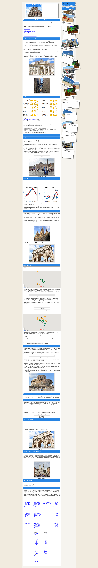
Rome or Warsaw (27, 522)
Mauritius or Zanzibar (47, 501)
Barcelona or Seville (37, 524)
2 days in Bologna (36, 555)
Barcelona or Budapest (37, 504)
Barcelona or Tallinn (37, 526)
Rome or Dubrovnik (27, 507)
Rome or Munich (27, 515)
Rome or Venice (27, 519)
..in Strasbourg (56, 524)
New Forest (56, 504)
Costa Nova (46, 536)
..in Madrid (56, 517)
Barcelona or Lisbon (37, 511)
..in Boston (56, 511)
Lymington (56, 503)
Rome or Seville (27, 518)
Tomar (46, 545)
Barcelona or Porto (37, 519)
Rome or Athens (27, 501)
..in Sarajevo (56, 522)
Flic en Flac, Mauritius (46, 502)
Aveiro (46, 534)
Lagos (46, 542)
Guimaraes (45, 541)
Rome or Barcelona (27, 502)
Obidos (46, 544)
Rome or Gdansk (27, 509)
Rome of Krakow (27, 511)
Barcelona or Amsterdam (37, 500)
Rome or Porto (27, 516)
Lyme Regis (56, 502)
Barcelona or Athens (37, 501)
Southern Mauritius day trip (47, 503)
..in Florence (56, 515)
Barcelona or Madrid (37, 513)
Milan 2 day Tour (36, 558)
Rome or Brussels (27, 504)
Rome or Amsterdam (27, 500)
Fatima (46, 540)
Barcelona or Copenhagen (37, 505)
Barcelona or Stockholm (37, 525)
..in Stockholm (56, 523)
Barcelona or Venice (37, 527)
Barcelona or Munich (37, 516)
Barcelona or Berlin (37, 502)
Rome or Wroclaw (27, 523)
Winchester (56, 500)
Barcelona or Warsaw (37, 529)
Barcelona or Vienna (37, 528)
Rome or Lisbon (27, 512)
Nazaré (46, 543)
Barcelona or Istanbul (37, 509)
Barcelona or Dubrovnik (37, 506)
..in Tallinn (56, 526)
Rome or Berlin (27, 503)
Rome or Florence (27, 508)
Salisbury (56, 505)
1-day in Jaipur (36, 561)
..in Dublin (56, 514)
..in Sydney (56, 525)
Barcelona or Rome (37, 523)
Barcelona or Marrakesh (37, 514)
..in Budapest (56, 512)
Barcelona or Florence (37, 507)
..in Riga (56, 521)
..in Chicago (56, 513)
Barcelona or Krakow (37, 512)
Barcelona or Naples (37, 517)
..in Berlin (56, 509)
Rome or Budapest (27, 505)
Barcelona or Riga (37, 522)
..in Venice (56, 527)
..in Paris (56, 519)
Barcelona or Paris (37, 518)
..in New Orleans (56, 518)
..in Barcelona (56, 508)
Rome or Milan (27, 514)
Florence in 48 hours (36, 556)
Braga (46, 535)
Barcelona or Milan (37, 515)
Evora (46, 539)
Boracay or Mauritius (47, 500)
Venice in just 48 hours (36, 560)
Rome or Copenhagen (27, 506)
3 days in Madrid (36, 557)
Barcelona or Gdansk (37, 508)
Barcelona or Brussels (37, 503)
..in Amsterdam (56, 507)
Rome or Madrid (27, 513)
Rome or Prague (27, 517)
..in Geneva (56, 516)
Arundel (56, 501)
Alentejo (46, 533)
